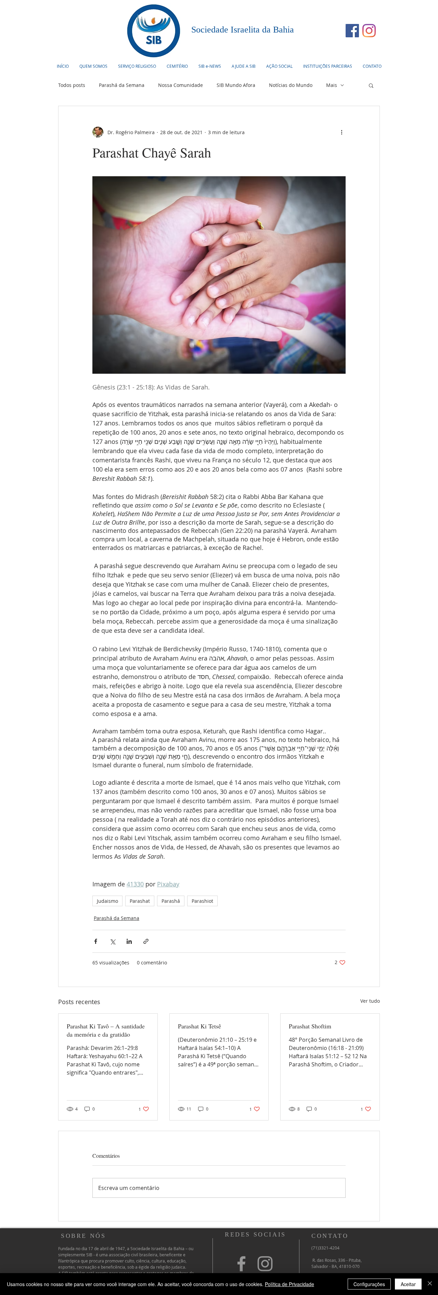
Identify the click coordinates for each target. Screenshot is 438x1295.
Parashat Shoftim (311, 1026)
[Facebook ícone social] (352, 30)
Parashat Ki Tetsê (199, 1026)
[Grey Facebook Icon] (241, 1264)
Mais (331, 85)
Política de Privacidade (289, 1284)
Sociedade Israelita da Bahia (242, 30)
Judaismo (107, 901)
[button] (137, 66)
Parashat (140, 901)
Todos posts (71, 85)
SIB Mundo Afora (236, 85)
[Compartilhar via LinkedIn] (129, 941)
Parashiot (202, 901)
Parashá (171, 901)
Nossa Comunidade (180, 85)
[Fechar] (430, 1284)
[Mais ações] (341, 132)
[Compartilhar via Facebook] (95, 941)
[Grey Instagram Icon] (265, 1264)
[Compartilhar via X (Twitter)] (112, 941)
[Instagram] (369, 30)
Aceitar (408, 1284)
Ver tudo (370, 1001)
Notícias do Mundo (290, 85)
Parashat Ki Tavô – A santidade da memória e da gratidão (106, 1030)
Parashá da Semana (121, 85)
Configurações (369, 1284)
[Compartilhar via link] (146, 941)
